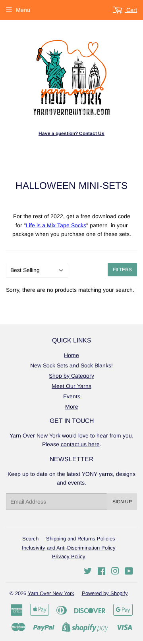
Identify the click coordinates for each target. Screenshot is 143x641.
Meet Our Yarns (71, 386)
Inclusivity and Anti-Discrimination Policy (69, 548)
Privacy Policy (68, 556)
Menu (23, 10)
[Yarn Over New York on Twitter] (88, 572)
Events (71, 396)
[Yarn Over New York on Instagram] (115, 572)
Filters (122, 269)
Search (30, 539)
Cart (131, 10)
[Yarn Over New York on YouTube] (129, 572)
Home (71, 355)
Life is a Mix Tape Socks (56, 225)
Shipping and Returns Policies (80, 539)
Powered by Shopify (105, 593)
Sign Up (122, 501)
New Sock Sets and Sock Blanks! (71, 365)
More (71, 406)
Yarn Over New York (51, 593)
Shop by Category (71, 376)
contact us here (80, 444)
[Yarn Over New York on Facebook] (101, 572)
